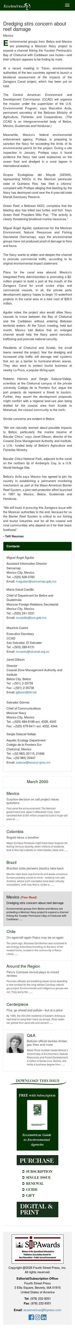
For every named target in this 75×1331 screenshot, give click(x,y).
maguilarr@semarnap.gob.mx (36, 581)
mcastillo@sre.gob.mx (31, 617)
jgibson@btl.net (26, 692)
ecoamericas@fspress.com (42, 1310)
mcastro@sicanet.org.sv (32, 651)
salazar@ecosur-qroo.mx (33, 762)
